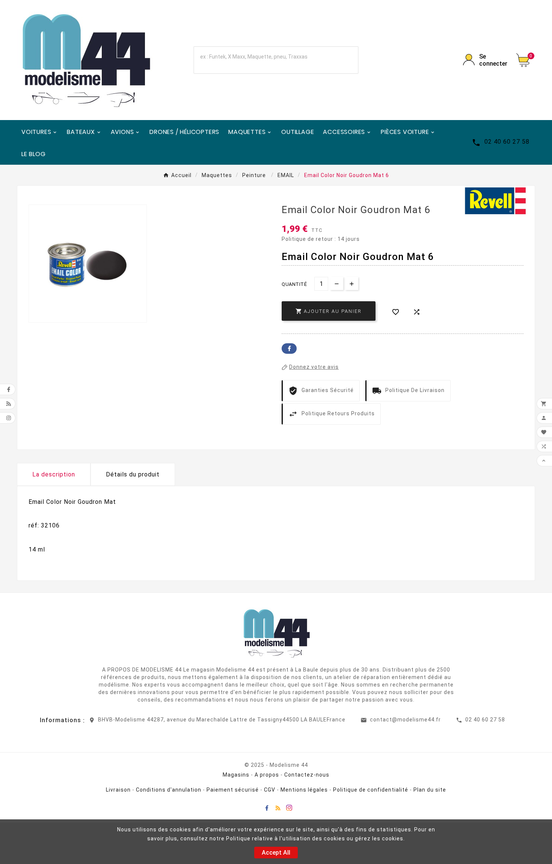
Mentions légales (304, 790)
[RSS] (277, 807)
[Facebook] (266, 807)
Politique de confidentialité (370, 790)
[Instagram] (289, 807)
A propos (267, 775)
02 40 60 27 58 (485, 720)
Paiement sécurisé (233, 790)
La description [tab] (53, 474)
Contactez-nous (306, 775)
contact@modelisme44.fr (405, 720)
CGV (269, 790)
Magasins (236, 775)
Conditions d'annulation (168, 790)
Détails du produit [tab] (133, 474)
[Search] (342, 60)
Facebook (289, 348)
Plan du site (429, 790)
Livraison (118, 790)
